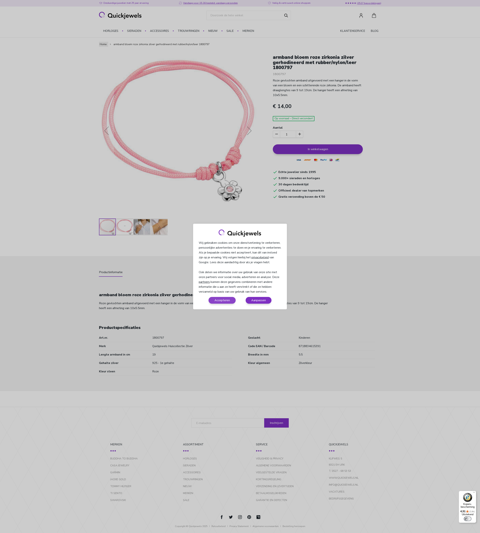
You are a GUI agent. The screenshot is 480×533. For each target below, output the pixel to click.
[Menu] (474, 493)
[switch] (467, 519)
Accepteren (222, 300)
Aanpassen (258, 300)
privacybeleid (260, 257)
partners (204, 282)
